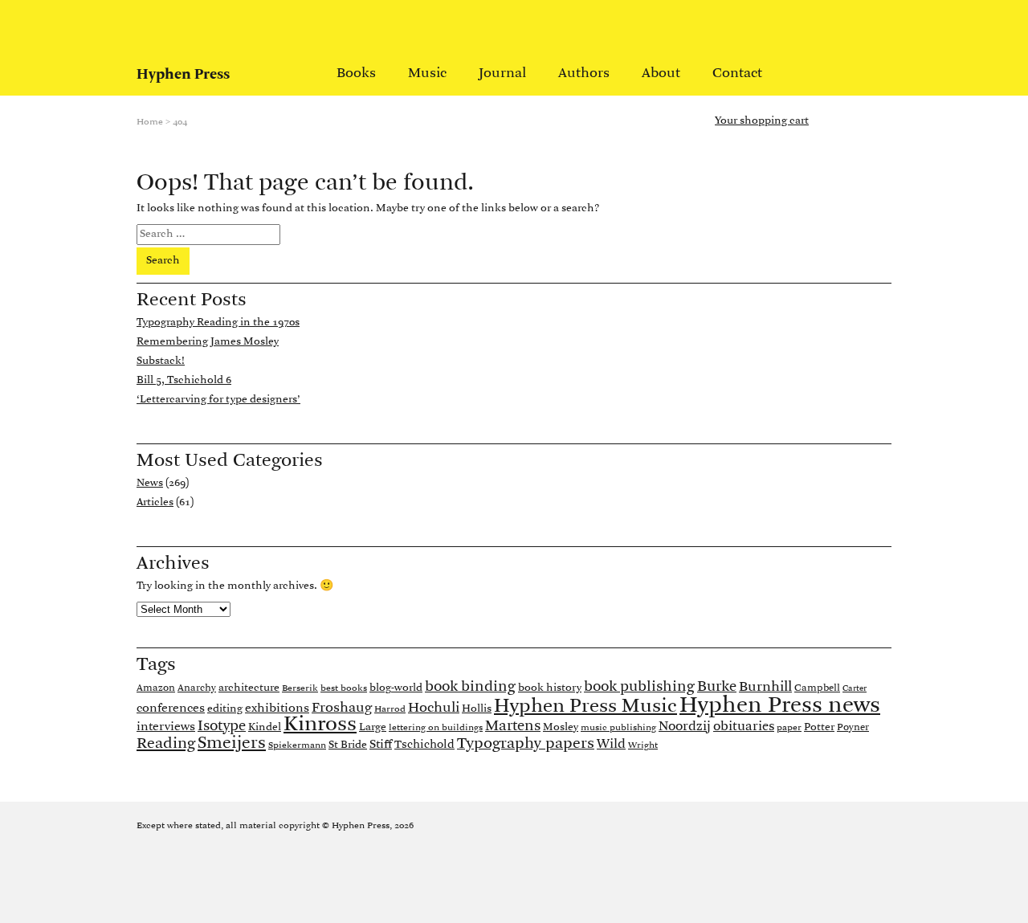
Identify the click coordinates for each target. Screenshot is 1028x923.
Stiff (380, 744)
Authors (584, 74)
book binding (470, 687)
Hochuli (433, 708)
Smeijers (232, 743)
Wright (643, 745)
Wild (611, 744)
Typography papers (525, 744)
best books (343, 688)
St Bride (347, 745)
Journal (502, 74)
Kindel (264, 727)
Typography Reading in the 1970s (218, 323)
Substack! (161, 361)
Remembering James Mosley (208, 342)
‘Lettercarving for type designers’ (218, 400)
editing (225, 709)
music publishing (618, 728)
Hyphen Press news (779, 705)
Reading (166, 744)
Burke (716, 687)
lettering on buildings (436, 728)
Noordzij (685, 727)
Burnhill (765, 687)
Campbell (817, 688)
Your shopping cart (762, 121)
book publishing (639, 687)
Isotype (222, 726)
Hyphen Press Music (585, 706)
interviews (166, 727)
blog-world (395, 688)
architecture (248, 688)
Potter (819, 727)
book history (549, 688)
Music (427, 74)
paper (789, 728)
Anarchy (196, 688)
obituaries (743, 727)
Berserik (300, 688)
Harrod (390, 709)
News (150, 483)
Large (372, 727)
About (661, 74)
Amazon (156, 688)
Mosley (560, 727)
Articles (155, 502)
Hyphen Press (183, 75)
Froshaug (342, 708)
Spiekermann (297, 745)
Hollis (477, 709)
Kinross (320, 725)
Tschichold (424, 745)
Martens (513, 726)
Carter (854, 688)
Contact (737, 74)
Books (356, 74)
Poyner (853, 727)
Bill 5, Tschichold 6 (184, 380)
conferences (171, 708)
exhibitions (277, 708)
